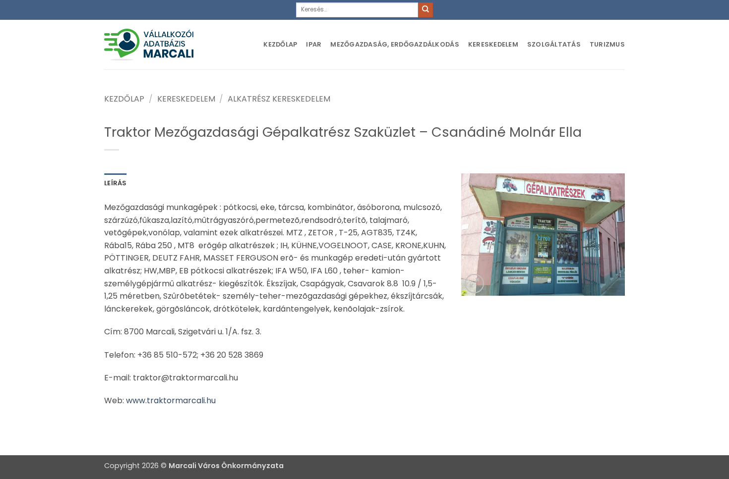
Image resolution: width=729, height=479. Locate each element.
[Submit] (425, 9)
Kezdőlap (280, 44)
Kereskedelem (493, 44)
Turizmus (607, 44)
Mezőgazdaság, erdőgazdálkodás (394, 44)
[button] (474, 283)
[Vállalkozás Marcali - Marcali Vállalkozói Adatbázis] (148, 44)
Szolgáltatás (554, 44)
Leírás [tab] (115, 183)
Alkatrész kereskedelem (279, 99)
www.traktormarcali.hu (171, 400)
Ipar (313, 44)
